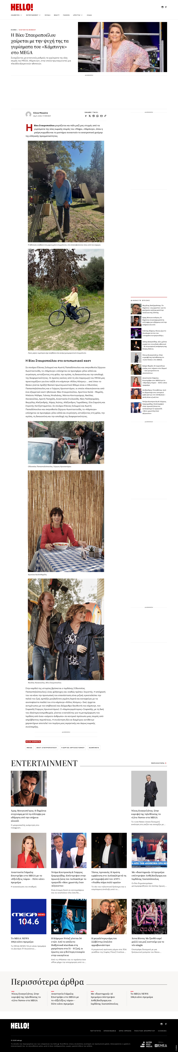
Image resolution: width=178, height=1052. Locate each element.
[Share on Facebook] (86, 116)
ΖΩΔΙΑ (89, 15)
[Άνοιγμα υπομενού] (21, 15)
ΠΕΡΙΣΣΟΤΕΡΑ (158, 763)
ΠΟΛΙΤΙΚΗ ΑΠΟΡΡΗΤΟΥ (144, 1031)
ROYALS (47, 15)
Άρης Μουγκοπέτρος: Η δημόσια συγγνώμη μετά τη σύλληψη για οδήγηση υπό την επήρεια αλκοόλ (154, 321)
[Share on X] (90, 116)
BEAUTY (56, 15)
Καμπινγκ (94, 748)
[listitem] (162, 7)
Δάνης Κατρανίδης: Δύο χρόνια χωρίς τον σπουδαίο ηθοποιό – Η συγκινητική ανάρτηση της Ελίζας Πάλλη (154, 345)
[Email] (101, 116)
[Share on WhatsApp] (97, 116)
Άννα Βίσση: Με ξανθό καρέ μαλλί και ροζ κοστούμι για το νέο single (148, 942)
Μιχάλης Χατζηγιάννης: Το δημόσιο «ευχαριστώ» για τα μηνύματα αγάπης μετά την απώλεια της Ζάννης (154, 309)
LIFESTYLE (76, 15)
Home (14, 30)
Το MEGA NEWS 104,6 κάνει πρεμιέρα (22, 940)
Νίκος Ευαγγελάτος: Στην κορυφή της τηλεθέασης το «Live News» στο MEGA (153, 357)
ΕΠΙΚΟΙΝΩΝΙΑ (110, 1031)
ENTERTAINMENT (32, 15)
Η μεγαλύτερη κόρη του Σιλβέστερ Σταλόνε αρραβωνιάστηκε (104, 942)
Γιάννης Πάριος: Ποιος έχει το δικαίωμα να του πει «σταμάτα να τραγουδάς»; (154, 333)
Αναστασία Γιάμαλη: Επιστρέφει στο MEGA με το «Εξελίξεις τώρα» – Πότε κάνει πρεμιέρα (154, 381)
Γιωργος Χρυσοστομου (73, 748)
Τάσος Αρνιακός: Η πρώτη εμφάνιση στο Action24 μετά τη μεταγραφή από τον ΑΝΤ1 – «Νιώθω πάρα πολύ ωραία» (108, 877)
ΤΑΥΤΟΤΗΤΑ (95, 1031)
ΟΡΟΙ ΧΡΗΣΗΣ (125, 1031)
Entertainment (27, 30)
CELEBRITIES (15, 15)
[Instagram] (161, 1024)
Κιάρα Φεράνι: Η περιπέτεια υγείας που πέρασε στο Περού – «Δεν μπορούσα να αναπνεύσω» (154, 369)
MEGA (29, 748)
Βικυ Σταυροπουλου (47, 748)
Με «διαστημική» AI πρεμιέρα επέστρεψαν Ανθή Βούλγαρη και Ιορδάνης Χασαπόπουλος (149, 876)
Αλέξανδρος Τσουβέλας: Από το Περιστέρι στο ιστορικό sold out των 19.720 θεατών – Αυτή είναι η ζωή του (154, 393)
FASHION (66, 15)
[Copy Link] (105, 116)
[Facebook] (166, 1024)
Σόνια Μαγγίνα (40, 113)
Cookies (176, 1048)
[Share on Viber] (93, 116)
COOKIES (162, 1031)
